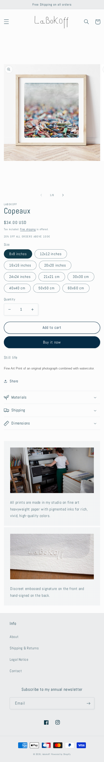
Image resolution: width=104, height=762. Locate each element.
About (14, 637)
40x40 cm (17, 288)
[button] (6, 21)
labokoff (46, 754)
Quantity (9, 299)
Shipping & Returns (24, 648)
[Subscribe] (88, 703)
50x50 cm (46, 288)
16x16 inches (20, 265)
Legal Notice (19, 659)
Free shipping (28, 229)
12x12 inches (51, 254)
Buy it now (52, 342)
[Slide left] (41, 195)
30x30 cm (81, 277)
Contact (16, 671)
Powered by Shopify (61, 754)
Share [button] (14, 381)
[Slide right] (63, 195)
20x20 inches (55, 265)
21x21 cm (51, 277)
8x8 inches (18, 254)
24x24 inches (20, 277)
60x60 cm (76, 288)
